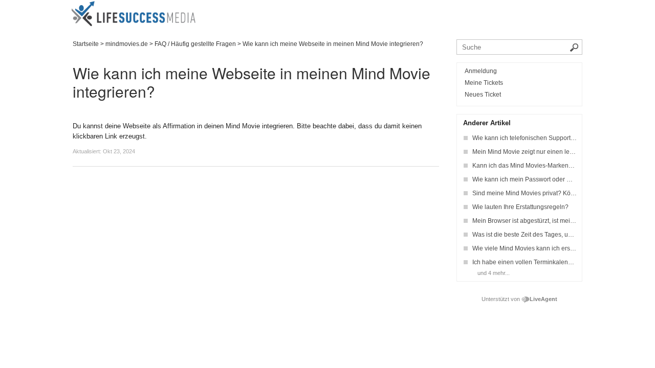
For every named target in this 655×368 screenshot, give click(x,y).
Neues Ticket (483, 94)
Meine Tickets (484, 82)
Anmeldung (481, 71)
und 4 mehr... (493, 273)
